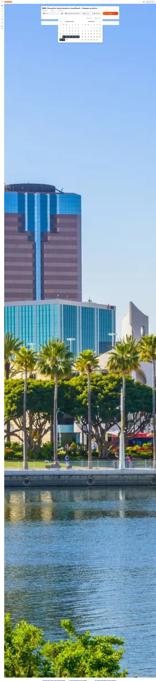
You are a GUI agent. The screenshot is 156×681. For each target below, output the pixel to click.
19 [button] (75, 33)
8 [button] (63, 31)
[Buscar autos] (2, 11)
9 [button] (66, 31)
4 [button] (72, 28)
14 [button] (60, 33)
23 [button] (66, 36)
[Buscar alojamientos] (2, 8)
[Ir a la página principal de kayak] (8, 2)
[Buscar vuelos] (2, 5)
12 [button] (75, 31)
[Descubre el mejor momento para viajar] (2, 19)
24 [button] (69, 36)
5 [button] (75, 28)
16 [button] (66, 33)
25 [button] (72, 36)
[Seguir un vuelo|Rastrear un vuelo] (2, 17)
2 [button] (66, 28)
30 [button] (66, 39)
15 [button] (63, 33)
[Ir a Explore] (2, 14)
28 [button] (60, 39)
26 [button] (75, 36)
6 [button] (78, 28)
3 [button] (69, 28)
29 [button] (63, 39)
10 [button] (69, 31)
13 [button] (78, 31)
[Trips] (2, 23)
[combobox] (45, 10)
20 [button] (78, 33)
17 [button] (69, 33)
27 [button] (78, 36)
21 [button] (60, 36)
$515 (44, 8)
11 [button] (72, 31)
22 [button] (63, 36)
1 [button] (63, 28)
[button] (2, 2)
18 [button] (72, 33)
